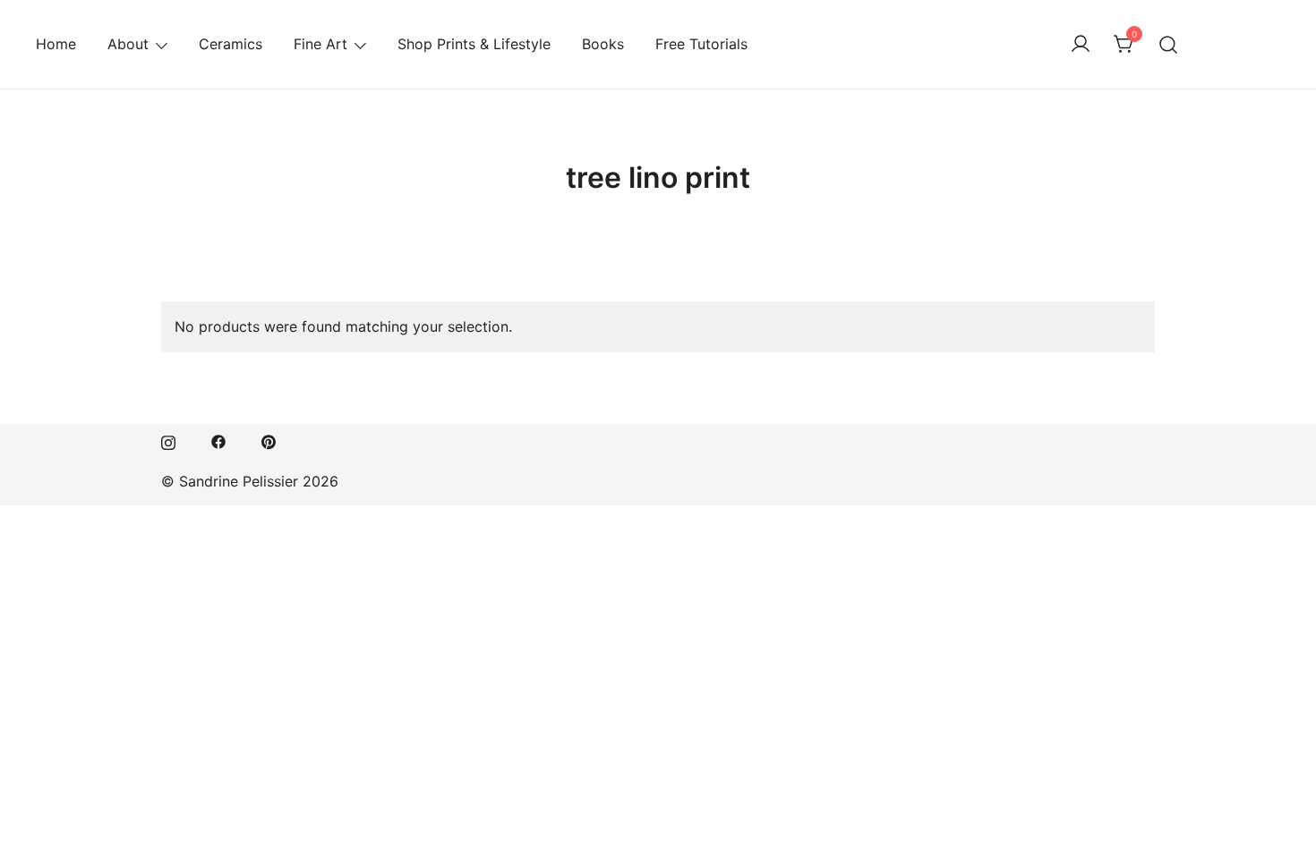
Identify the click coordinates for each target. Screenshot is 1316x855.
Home (56, 44)
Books (603, 44)
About (128, 44)
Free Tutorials (701, 44)
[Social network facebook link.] (218, 441)
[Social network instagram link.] (168, 441)
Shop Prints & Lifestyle (474, 44)
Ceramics (230, 44)
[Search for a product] (1169, 44)
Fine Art (320, 44)
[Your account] (1080, 44)
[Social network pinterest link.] (268, 441)
